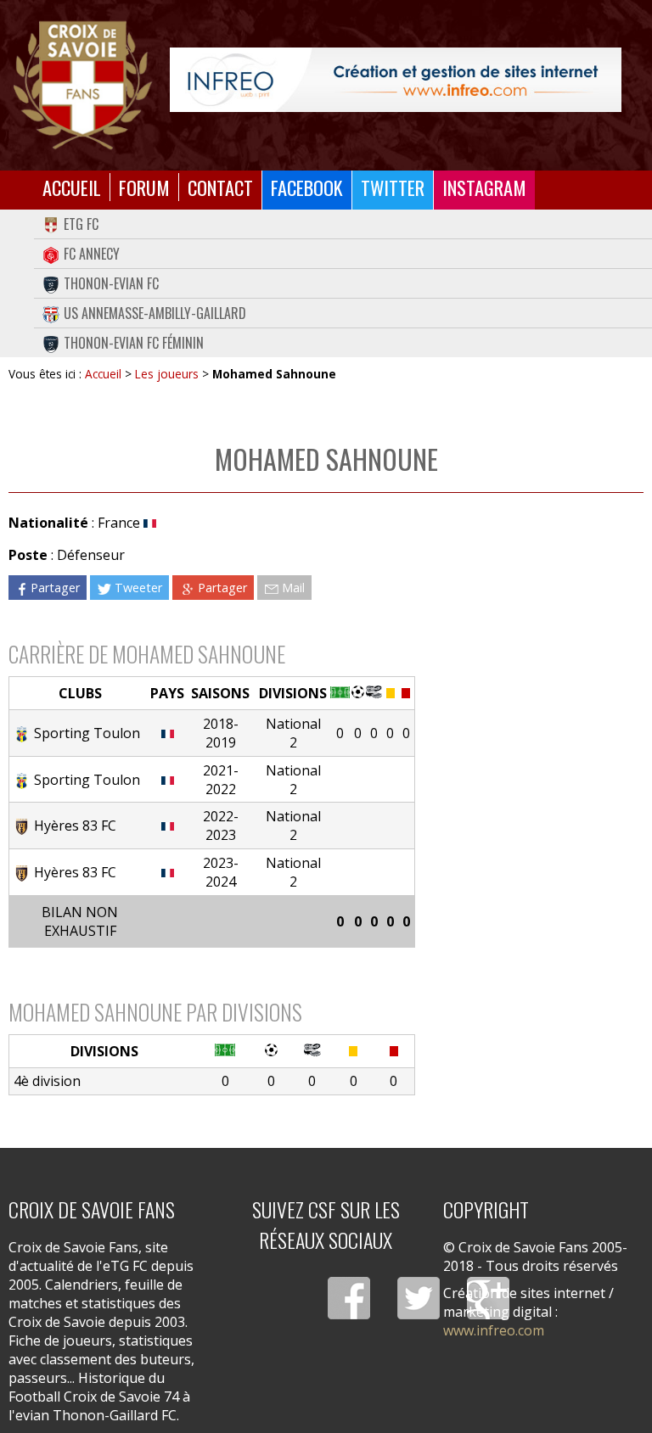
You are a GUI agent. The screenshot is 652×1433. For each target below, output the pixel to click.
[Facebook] (349, 1298)
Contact (220, 187)
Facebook (307, 187)
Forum (144, 187)
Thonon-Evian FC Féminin (134, 343)
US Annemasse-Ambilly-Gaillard (155, 313)
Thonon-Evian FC (111, 283)
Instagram (484, 187)
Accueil (71, 187)
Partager (55, 587)
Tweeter (138, 587)
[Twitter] (418, 1298)
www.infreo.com (493, 1330)
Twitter (392, 187)
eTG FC (81, 224)
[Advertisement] (529, 625)
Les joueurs (167, 374)
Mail (293, 587)
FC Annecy (92, 253)
